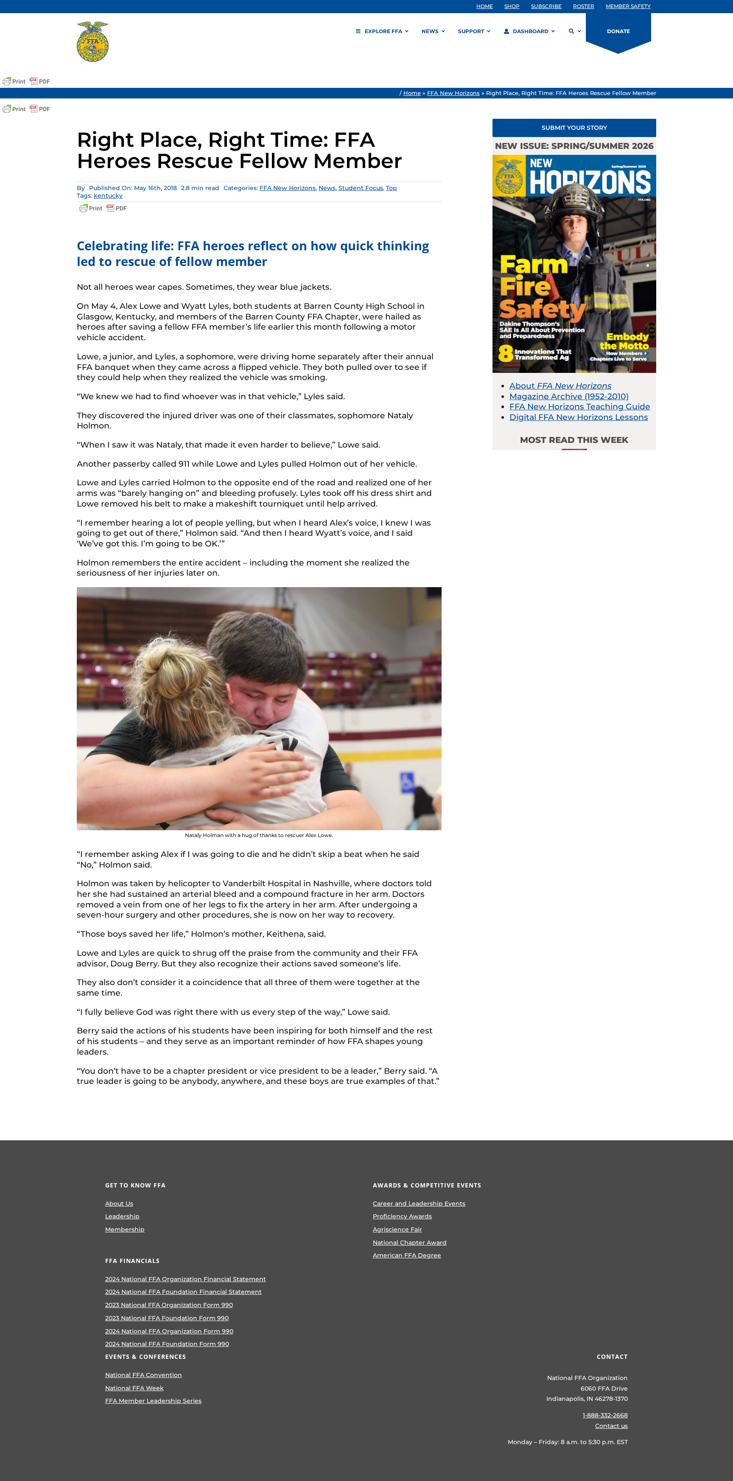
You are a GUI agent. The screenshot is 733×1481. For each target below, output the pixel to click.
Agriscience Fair (397, 1229)
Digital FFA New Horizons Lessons (578, 417)
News (327, 188)
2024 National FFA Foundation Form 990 (167, 1344)
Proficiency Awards (402, 1216)
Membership (125, 1229)
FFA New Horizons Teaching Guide (579, 407)
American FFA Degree (407, 1255)
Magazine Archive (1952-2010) (569, 396)
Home (412, 93)
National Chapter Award (410, 1242)
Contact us (611, 1426)
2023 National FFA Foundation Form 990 (167, 1318)
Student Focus (361, 188)
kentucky (108, 195)
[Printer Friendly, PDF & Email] (26, 81)
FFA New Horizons (453, 93)
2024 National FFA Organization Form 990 (169, 1331)
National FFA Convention (143, 1375)
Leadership (122, 1216)
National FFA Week (134, 1388)
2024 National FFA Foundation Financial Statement (183, 1292)
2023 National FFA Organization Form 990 (169, 1305)
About (560, 386)
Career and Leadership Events (419, 1203)
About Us (119, 1203)
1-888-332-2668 (605, 1415)
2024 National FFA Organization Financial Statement (185, 1279)
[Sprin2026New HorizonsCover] (574, 159)
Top (391, 188)
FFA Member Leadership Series (153, 1401)
